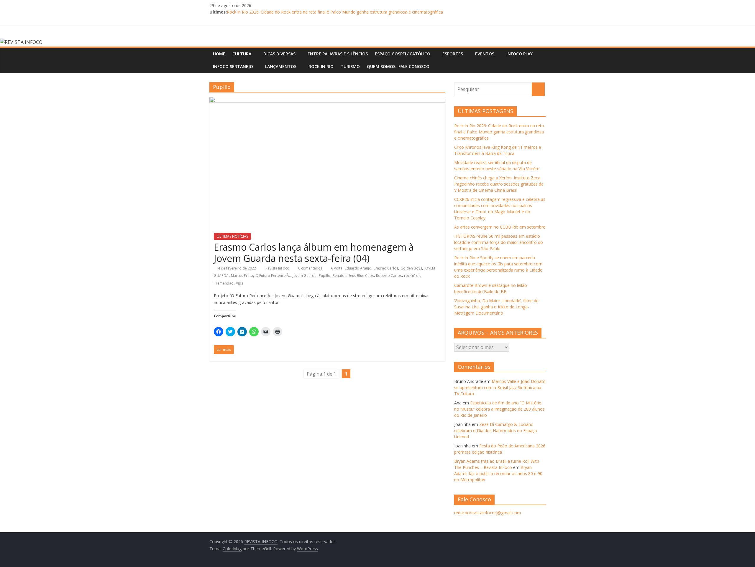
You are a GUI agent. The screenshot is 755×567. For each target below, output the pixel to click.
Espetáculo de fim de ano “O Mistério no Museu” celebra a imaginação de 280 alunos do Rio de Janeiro (499, 409)
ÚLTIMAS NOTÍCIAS (232, 236)
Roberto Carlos (389, 275)
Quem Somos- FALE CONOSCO (398, 66)
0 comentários (309, 268)
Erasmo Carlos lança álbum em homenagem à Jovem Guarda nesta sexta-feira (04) (314, 253)
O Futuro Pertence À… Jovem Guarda (285, 275)
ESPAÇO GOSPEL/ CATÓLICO (402, 54)
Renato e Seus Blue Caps (353, 275)
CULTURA (241, 54)
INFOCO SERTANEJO (233, 66)
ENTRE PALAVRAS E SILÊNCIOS (338, 54)
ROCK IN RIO (321, 66)
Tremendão (224, 283)
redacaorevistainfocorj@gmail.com (487, 512)
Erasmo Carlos (386, 268)
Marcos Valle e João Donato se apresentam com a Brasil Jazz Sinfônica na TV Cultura (500, 387)
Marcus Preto (242, 275)
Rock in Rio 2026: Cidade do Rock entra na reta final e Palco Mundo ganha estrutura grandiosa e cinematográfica (335, 12)
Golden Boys (411, 268)
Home (219, 54)
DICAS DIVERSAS (279, 54)
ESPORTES (452, 54)
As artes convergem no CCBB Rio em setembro (500, 227)
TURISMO (350, 66)
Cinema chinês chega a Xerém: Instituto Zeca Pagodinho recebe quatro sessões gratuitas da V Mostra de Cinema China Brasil (499, 184)
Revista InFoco (277, 268)
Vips (239, 283)
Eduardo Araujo (358, 268)
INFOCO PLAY (519, 54)
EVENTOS (484, 54)
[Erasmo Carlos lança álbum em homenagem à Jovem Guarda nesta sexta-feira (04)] (327, 100)
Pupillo (324, 275)
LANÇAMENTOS (280, 66)
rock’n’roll (412, 275)
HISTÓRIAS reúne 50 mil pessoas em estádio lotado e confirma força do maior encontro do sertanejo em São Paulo (498, 242)
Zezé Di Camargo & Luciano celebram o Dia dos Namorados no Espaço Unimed (495, 430)
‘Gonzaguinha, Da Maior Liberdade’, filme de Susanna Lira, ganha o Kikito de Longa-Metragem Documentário (496, 307)
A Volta (336, 268)
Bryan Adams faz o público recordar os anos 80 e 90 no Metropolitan (498, 473)
